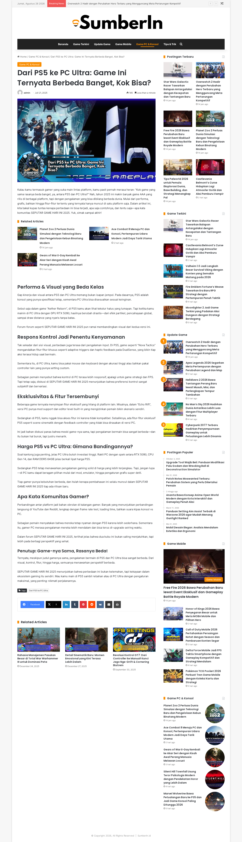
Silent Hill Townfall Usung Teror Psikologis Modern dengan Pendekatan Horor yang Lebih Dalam (181, 777)
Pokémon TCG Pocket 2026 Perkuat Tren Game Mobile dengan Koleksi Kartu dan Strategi (203, 676)
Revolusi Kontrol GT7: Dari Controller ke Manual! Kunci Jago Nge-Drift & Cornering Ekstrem (131, 660)
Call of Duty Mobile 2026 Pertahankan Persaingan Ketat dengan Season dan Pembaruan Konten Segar (203, 635)
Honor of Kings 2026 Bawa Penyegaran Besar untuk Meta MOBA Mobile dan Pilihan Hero (203, 614)
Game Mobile (123, 44)
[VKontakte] (100, 604)
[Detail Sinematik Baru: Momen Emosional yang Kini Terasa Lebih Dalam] (86, 640)
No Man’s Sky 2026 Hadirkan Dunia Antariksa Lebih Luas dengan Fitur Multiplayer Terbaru (204, 410)
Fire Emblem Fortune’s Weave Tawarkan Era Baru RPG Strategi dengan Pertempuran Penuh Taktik (205, 292)
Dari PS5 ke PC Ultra (38, 590)
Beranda (63, 44)
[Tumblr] (74, 604)
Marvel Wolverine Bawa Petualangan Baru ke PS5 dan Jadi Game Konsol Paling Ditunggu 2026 (183, 799)
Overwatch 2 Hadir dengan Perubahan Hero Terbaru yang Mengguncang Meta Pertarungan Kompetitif (124, 3)
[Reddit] (91, 604)
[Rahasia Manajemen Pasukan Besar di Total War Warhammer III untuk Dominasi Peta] (38, 640)
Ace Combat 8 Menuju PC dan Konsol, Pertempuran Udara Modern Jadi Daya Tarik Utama (131, 233)
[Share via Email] (108, 604)
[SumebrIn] (121, 23)
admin (27, 92)
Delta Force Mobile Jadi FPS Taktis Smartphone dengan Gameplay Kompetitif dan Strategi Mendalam (204, 656)
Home (23, 56)
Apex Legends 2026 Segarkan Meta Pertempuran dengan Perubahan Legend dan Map (205, 366)
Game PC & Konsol (147, 44)
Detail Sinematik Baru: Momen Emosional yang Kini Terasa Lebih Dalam (84, 658)
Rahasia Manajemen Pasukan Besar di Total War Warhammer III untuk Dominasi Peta (37, 658)
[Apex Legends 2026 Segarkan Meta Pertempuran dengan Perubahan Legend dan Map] (173, 367)
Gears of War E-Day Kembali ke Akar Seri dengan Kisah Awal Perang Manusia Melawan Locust (61, 260)
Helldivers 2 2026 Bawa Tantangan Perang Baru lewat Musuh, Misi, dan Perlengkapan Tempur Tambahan (201, 387)
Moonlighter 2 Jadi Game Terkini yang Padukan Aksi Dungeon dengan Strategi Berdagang (203, 313)
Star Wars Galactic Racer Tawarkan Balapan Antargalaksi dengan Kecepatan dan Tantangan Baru (178, 89)
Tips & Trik (170, 44)
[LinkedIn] (66, 604)
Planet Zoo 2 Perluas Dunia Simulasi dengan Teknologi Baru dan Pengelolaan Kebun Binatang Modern (210, 140)
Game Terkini (81, 44)
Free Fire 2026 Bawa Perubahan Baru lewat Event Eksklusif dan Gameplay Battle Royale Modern (178, 138)
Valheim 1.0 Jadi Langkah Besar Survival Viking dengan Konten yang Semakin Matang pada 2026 (204, 271)
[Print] (117, 604)
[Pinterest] (83, 604)
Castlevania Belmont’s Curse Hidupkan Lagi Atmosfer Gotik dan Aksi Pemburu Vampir (210, 186)
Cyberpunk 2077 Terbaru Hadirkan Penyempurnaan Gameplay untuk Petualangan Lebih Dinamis (203, 430)
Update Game (102, 44)
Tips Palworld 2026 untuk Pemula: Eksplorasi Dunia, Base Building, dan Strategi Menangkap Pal (177, 188)
